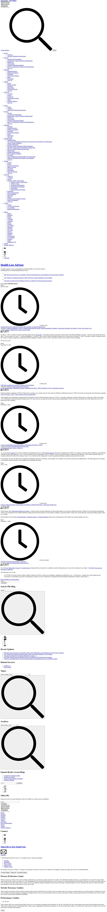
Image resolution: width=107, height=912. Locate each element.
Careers (9, 95)
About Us (6, 92)
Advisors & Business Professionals (16, 56)
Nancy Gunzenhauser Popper (56, 388)
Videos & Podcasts (12, 89)
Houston (9, 224)
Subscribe (6, 258)
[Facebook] (5, 252)
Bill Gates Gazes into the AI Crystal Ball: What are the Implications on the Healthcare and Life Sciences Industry (34, 653)
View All (9, 68)
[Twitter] (5, 256)
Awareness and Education (17, 185)
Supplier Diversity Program (18, 189)
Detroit (9, 222)
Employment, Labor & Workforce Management (19, 60)
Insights (6, 81)
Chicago (9, 218)
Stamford (9, 239)
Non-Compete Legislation (14, 153)
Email (2, 581)
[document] (53, 893)
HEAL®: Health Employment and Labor (18, 149)
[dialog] (53, 871)
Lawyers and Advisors (13, 206)
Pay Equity (10, 155)
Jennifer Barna (26, 568)
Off (8, 901)
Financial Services (12, 71)
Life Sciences (10, 63)
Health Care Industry (12, 72)
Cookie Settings (5, 50)
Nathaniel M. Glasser (16, 330)
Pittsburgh (10, 233)
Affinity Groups (15, 183)
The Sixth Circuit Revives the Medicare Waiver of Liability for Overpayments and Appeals (28, 657)
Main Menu (12, 0)
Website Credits (8, 866)
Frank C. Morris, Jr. (17, 448)
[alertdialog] (53, 893)
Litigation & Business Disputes (15, 65)
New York (10, 230)
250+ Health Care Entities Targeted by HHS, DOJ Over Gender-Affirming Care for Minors (28, 654)
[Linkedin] (5, 248)
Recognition (14, 188)
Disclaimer (7, 862)
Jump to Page (4, 0)
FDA (8, 506)
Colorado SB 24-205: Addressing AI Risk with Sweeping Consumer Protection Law (23, 327)
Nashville (9, 228)
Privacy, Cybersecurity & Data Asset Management (20, 66)
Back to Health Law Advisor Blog (10, 579)
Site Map (6, 860)
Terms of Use (7, 865)
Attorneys (10, 54)
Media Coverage (11, 84)
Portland (9, 234)
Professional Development (18, 186)
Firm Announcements (13, 98)
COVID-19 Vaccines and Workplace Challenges (13, 561)
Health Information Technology (49, 328)
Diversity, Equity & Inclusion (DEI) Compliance (20, 146)
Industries (6, 69)
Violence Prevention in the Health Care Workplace (20, 158)
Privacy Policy (8, 863)
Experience (10, 97)
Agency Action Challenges (14, 143)
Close (2, 910)
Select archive (4, 725)
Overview (10, 94)
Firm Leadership (11, 194)
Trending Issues (8, 138)
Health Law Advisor (12, 264)
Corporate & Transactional (14, 59)
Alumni (6, 243)
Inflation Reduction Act (13, 152)
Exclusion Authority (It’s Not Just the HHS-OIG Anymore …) (20, 656)
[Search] (30, 50)
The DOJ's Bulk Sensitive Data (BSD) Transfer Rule (21, 147)
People (6, 53)
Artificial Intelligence (12, 144)
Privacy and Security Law (85, 328)
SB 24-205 (39, 334)
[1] (71, 458)
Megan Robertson (44, 517)
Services (6, 57)
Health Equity (11, 150)
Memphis (9, 227)
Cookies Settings (5, 872)
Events (9, 83)
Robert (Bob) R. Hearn (31, 388)
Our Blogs (10, 86)
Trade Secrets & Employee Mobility (13, 778)
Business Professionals (13, 209)
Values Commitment (12, 200)
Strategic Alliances (12, 101)
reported (12, 453)
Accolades (10, 177)
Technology (10, 78)
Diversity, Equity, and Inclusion (15, 180)
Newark (9, 231)
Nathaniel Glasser (31, 517)
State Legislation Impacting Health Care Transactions (21, 156)
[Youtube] (5, 250)
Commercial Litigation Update (12, 775)
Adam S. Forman (5, 330)
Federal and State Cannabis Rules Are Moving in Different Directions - (29, 504)
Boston (9, 216)
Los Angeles (10, 225)
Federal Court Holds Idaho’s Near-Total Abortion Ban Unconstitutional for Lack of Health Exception (30, 659)
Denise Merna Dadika (6, 388)
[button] (5, 787)
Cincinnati (10, 219)
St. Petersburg (11, 237)
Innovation (10, 195)
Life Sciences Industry (13, 75)
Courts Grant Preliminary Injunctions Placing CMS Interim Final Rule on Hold (21, 445)
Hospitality (10, 74)
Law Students (11, 207)
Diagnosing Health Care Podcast (21, 511)
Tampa (9, 240)
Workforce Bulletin (9, 780)
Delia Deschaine (22, 517)
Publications (10, 87)
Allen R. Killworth (42, 388)
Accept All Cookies (22, 872)
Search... (3, 590)
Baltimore (10, 215)
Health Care (10, 62)
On (3, 901)
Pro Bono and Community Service (16, 198)
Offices (9, 100)
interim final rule (49, 453)
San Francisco (11, 236)
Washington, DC (11, 242)
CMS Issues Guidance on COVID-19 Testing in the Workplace (17, 385)
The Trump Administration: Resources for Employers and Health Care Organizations (29, 141)
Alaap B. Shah (26, 330)
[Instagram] (5, 254)
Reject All (13, 872)
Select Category (5, 674)
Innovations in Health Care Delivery (67, 328)
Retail (8, 77)
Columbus (10, 221)
